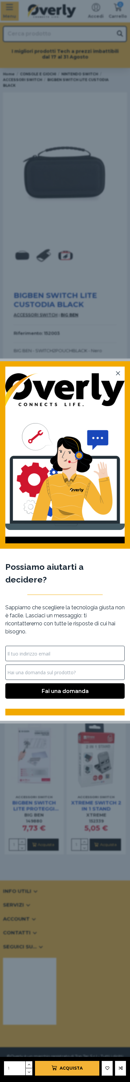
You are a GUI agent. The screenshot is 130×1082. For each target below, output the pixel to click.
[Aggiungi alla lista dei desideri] (107, 1068)
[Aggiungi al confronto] (120, 1068)
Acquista (71, 1068)
